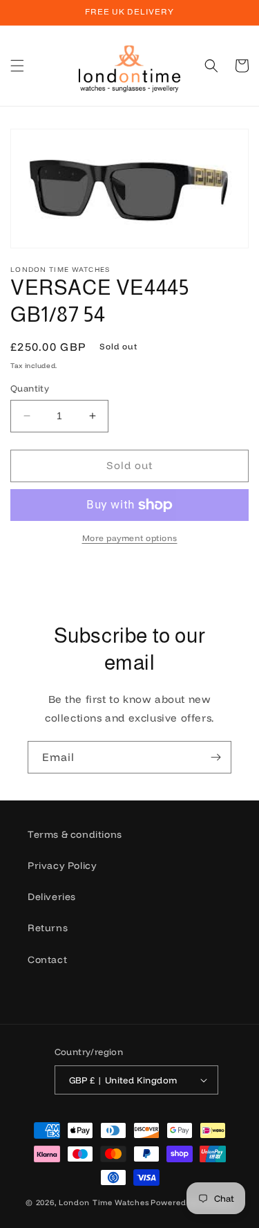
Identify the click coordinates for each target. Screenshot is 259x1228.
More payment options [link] (130, 538)
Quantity (29, 388)
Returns (48, 928)
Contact (47, 959)
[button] (17, 66)
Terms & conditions (75, 834)
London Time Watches (103, 1202)
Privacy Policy (62, 865)
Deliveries (52, 896)
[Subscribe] (215, 757)
